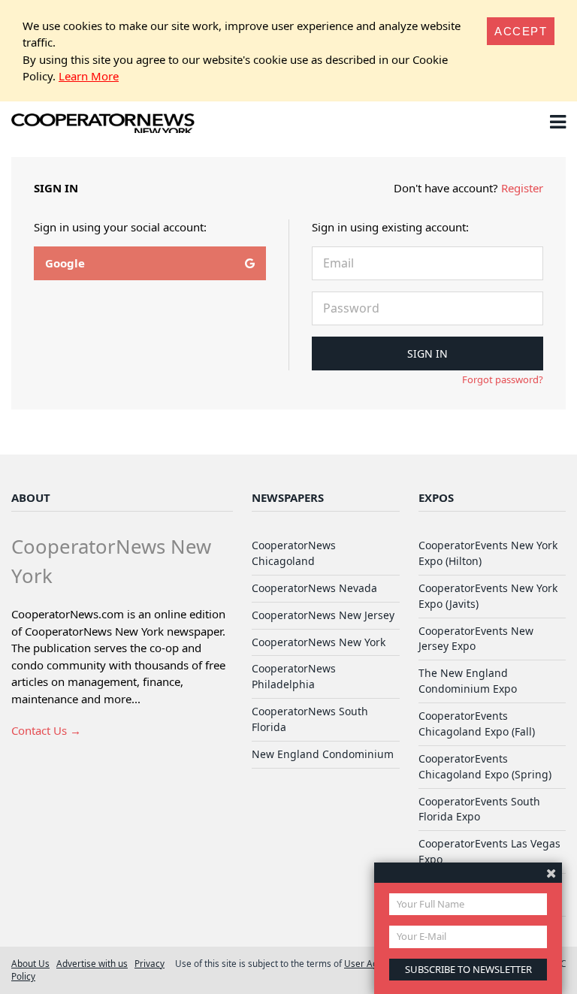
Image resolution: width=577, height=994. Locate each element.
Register (522, 187)
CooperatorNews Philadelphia (294, 676)
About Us (30, 963)
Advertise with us (92, 963)
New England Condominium (323, 754)
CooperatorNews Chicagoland (294, 553)
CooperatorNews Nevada (314, 588)
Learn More (89, 75)
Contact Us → (46, 730)
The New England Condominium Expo (467, 681)
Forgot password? (502, 379)
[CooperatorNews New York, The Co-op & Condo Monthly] (103, 124)
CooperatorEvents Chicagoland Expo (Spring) (484, 766)
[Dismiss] (551, 873)
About (30, 497)
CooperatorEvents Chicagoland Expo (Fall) (476, 723)
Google (65, 262)
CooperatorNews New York (318, 642)
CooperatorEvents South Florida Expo (479, 809)
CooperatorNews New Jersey (323, 615)
